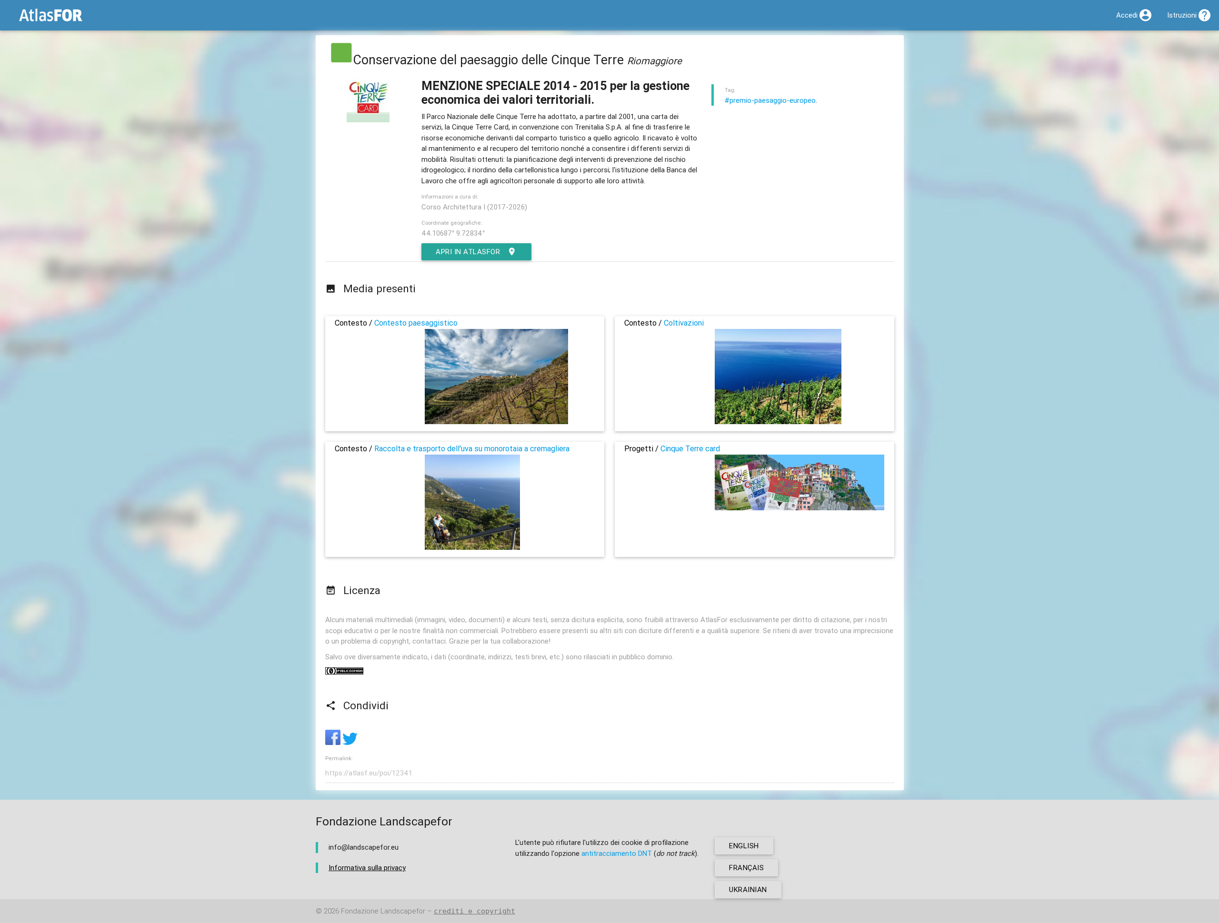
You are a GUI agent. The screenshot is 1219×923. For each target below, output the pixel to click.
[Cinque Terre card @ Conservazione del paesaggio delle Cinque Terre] (800, 507)
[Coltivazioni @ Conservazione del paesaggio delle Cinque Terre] (778, 421)
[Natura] (341, 60)
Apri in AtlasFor (468, 251)
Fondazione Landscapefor (383, 910)
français (746, 867)
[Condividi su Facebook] (333, 742)
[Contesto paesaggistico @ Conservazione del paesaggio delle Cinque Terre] (496, 421)
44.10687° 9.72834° (453, 233)
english (744, 845)
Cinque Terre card (690, 448)
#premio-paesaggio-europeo (770, 100)
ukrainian (748, 889)
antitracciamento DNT (616, 853)
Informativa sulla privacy (367, 867)
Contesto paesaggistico (416, 323)
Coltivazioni (684, 323)
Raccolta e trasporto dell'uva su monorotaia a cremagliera (472, 448)
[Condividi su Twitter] (350, 742)
